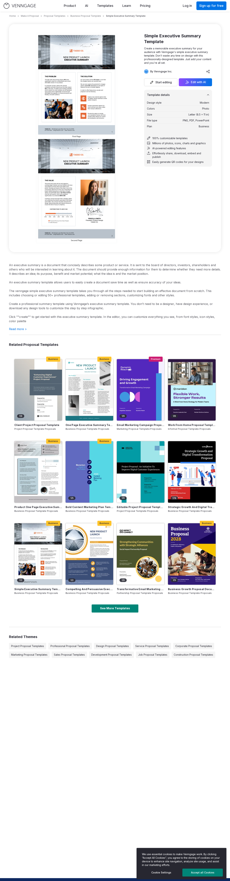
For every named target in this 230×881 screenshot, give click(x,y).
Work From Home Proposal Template (192, 424)
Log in (187, 6)
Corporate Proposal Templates (193, 646)
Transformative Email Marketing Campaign (140, 589)
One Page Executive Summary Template (89, 424)
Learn (126, 6)
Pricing (145, 6)
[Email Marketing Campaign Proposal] (140, 390)
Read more (18, 329)
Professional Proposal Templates (70, 646)
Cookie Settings (161, 872)
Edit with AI (198, 82)
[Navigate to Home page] (20, 6)
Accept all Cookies (202, 872)
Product (70, 6)
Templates (105, 6)
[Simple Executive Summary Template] (38, 554)
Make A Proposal (30, 16)
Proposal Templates (54, 16)
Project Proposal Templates (27, 646)
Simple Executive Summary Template (38, 589)
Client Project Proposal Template (36, 424)
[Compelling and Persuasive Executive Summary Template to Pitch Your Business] (89, 554)
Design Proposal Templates (112, 646)
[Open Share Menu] (208, 71)
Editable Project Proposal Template (140, 507)
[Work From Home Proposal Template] (192, 390)
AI (86, 6)
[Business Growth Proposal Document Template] (192, 554)
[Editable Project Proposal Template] (140, 472)
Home (12, 16)
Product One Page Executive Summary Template (38, 507)
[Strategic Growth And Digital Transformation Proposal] (192, 472)
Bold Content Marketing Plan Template (89, 507)
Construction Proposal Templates (193, 654)
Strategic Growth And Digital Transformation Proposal (192, 507)
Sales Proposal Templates (69, 654)
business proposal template (85, 16)
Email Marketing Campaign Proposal (140, 424)
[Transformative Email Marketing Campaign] (140, 554)
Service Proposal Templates (152, 646)
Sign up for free (211, 6)
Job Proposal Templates (152, 654)
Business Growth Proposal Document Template (192, 589)
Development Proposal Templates (111, 654)
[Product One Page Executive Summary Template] (38, 472)
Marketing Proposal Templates (29, 654)
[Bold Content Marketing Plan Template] (89, 472)
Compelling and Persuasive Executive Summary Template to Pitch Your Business (89, 589)
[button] (160, 82)
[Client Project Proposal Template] (38, 390)
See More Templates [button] (115, 608)
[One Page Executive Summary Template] (89, 390)
